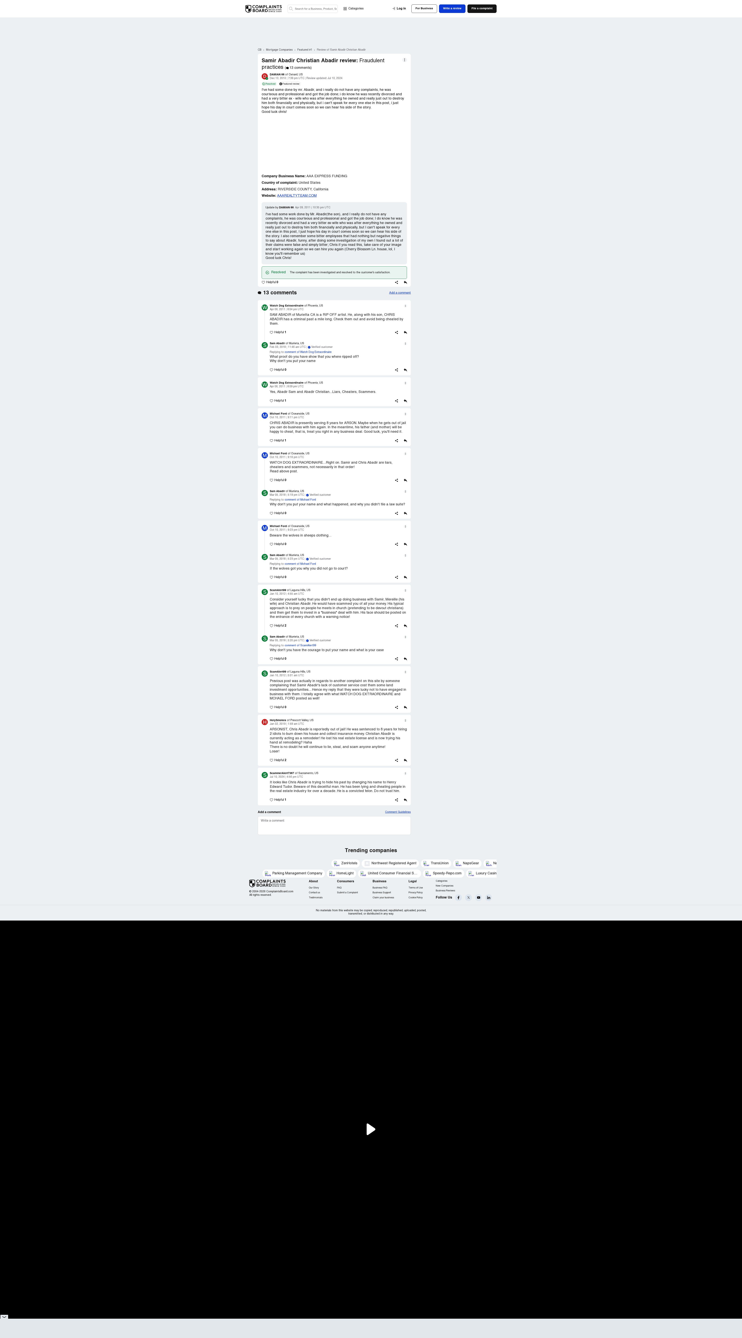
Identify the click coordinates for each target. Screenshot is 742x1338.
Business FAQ (380, 888)
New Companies (444, 886)
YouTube (478, 897)
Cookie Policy (415, 898)
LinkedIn (488, 897)
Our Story (314, 888)
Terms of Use (415, 888)
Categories (356, 8)
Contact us (314, 893)
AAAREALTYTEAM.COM (297, 196)
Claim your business (383, 898)
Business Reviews (445, 891)
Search (291, 9)
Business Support (382, 893)
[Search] (313, 9)
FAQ (339, 888)
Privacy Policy (415, 893)
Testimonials (315, 898)
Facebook (458, 897)
